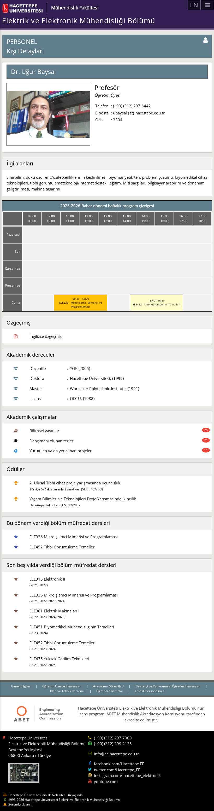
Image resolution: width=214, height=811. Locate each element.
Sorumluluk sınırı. (20, 804)
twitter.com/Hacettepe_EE (117, 769)
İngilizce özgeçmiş (45, 336)
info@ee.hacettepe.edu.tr (116, 753)
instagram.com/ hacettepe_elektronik (127, 775)
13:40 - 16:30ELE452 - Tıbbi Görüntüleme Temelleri (156, 302)
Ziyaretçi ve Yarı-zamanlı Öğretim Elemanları (168, 686)
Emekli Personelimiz (149, 691)
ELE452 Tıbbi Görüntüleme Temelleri (62, 546)
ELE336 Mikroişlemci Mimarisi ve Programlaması (73, 536)
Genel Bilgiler (21, 686)
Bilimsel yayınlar (44, 430)
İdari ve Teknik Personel (67, 691)
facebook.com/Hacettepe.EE (119, 763)
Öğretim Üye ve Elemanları (62, 686)
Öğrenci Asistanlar (110, 691)
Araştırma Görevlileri (108, 686)
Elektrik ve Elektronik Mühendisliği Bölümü (78, 20)
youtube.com (106, 781)
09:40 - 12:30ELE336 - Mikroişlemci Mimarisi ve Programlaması (80, 302)
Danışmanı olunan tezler (51, 440)
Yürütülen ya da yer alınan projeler (60, 450)
